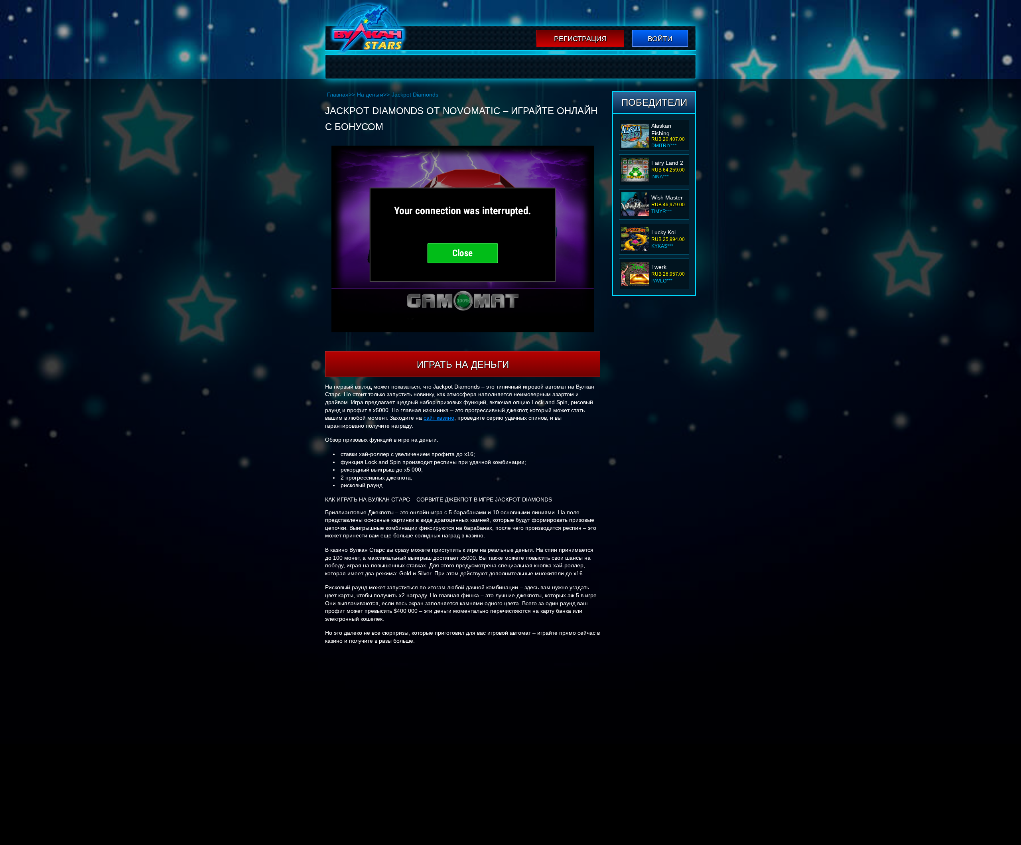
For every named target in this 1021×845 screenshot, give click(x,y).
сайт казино (439, 418)
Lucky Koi (663, 232)
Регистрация (580, 39)
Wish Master (667, 197)
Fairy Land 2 (667, 163)
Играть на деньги (463, 364)
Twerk (658, 267)
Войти (660, 39)
